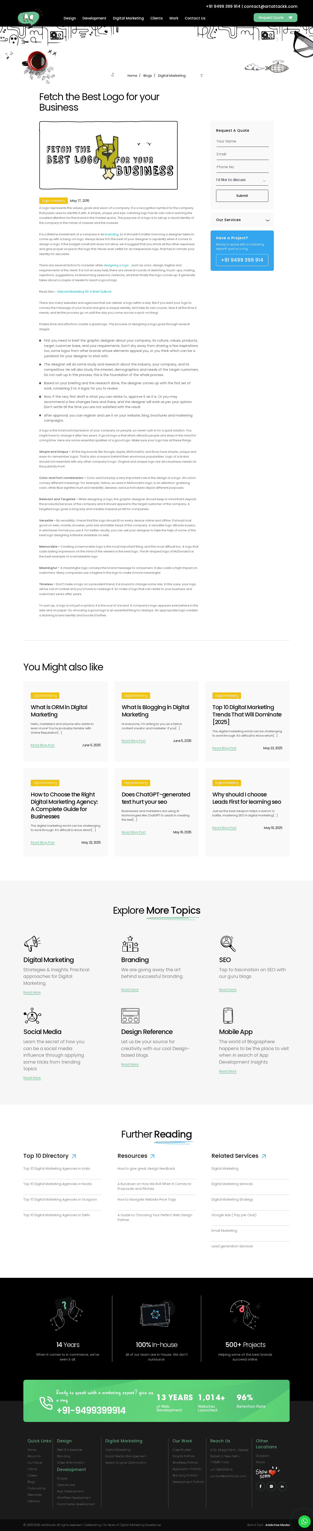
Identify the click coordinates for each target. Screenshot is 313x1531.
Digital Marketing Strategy (232, 1199)
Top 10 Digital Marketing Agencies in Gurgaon (60, 1199)
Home (132, 75)
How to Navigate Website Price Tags (147, 1199)
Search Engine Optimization (126, 1462)
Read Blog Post (43, 745)
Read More (32, 992)
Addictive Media (277, 1525)
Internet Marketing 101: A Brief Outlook (84, 292)
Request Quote (271, 17)
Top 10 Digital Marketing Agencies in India (56, 1168)
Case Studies (182, 1450)
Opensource (66, 1485)
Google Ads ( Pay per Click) (233, 1215)
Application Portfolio (187, 1469)
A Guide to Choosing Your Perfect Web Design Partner (155, 1217)
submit (242, 195)
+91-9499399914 (90, 1410)
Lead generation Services (232, 1246)
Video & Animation (71, 1462)
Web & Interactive (69, 1450)
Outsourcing (36, 1488)
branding (111, 234)
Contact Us (195, 18)
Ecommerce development (76, 1504)
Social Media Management (125, 1456)
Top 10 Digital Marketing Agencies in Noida (57, 1184)
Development (94, 18)
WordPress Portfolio (185, 1462)
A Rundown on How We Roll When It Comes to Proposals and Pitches (154, 1186)
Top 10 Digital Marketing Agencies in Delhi (56, 1215)
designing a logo (116, 265)
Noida (260, 1462)
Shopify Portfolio (184, 1456)
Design (70, 18)
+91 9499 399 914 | (224, 6)
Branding (63, 1456)
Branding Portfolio (185, 1475)
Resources (34, 1494)
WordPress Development (74, 1497)
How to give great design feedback (146, 1168)
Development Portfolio (188, 1482)
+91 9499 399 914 (242, 260)
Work (173, 18)
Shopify (62, 1478)
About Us (34, 1456)
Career (32, 1475)
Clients (156, 18)
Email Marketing (224, 1230)
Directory (33, 1501)
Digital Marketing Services (232, 1184)
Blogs (147, 75)
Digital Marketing (128, 18)
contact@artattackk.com (270, 6)
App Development (70, 1491)
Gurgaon (262, 1455)
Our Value (34, 1462)
